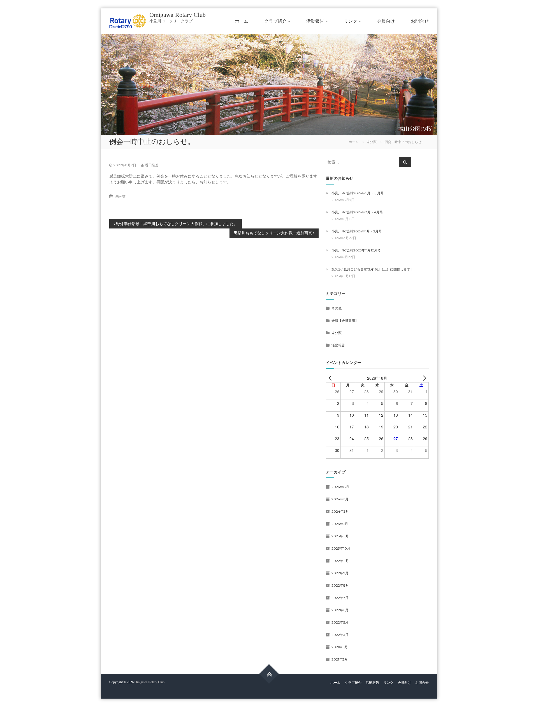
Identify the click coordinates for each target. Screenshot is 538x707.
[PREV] (331, 378)
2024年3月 (340, 511)
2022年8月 (340, 585)
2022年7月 (340, 598)
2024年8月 (340, 487)
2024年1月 (339, 524)
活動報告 (315, 21)
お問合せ (420, 21)
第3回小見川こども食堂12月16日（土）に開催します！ (372, 269)
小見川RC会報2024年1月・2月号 (356, 231)
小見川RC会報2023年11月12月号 (356, 250)
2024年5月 (340, 499)
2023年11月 (340, 536)
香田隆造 (152, 165)
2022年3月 (340, 635)
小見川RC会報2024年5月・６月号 (357, 193)
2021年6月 (339, 647)
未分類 (372, 142)
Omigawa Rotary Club (177, 14)
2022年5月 (339, 622)
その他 (336, 308)
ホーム (241, 21)
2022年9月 (340, 573)
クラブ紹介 (275, 21)
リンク (350, 21)
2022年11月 (340, 561)
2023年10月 (340, 548)
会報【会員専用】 (344, 320)
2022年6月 (340, 610)
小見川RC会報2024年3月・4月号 (357, 212)
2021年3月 (339, 659)
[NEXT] (423, 378)
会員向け (386, 21)
